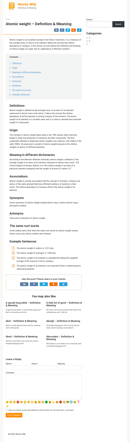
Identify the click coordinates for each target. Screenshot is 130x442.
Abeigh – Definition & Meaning (63, 321)
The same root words (21, 90)
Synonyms (16, 81)
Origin (14, 68)
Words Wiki (27, 4)
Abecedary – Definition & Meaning (60, 338)
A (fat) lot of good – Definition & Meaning (64, 304)
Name (9, 364)
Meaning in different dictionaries (26, 72)
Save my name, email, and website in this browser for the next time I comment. (41, 410)
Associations (18, 77)
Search (89, 19)
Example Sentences (21, 94)
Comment (10, 373)
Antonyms (16, 85)
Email (35, 364)
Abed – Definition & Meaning (21, 336)
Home (8, 19)
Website (61, 364)
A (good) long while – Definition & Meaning (23, 304)
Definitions (17, 63)
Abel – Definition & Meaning (21, 321)
